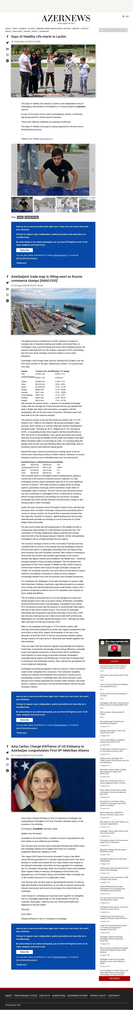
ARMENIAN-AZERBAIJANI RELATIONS (49, 28)
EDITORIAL (67, 28)
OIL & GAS (31, 28)
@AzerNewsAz (46, 139)
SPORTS (35, 31)
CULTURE (27, 31)
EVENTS (8, 31)
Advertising (58, 995)
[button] (7, 37)
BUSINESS (22, 28)
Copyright (114, 995)
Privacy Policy (98, 995)
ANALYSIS (76, 28)
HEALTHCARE (17, 31)
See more (114, 978)
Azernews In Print (77, 995)
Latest (114, 661)
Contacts (44, 995)
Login (126, 16)
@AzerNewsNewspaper (26, 258)
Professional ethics (25, 995)
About (8, 995)
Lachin (20, 217)
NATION (8, 28)
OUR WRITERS (44, 31)
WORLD (15, 28)
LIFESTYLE (84, 28)
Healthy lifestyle (31, 217)
